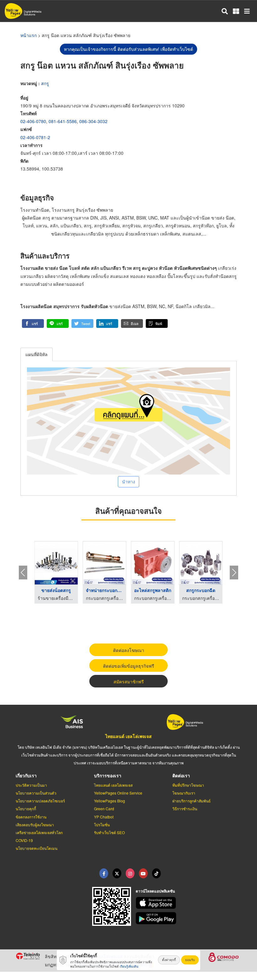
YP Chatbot (103, 816)
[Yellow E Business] (103, 873)
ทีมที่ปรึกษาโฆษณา (188, 785)
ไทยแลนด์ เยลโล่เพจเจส (128, 736)
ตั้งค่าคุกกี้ (169, 960)
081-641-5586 (63, 121)
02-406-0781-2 (35, 137)
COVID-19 (24, 840)
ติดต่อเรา (181, 775)
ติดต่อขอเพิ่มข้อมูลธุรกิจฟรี (128, 666)
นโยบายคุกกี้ (26, 808)
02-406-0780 (33, 121)
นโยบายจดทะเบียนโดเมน (36, 848)
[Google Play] (189, 918)
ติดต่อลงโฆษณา (128, 650)
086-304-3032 (93, 121)
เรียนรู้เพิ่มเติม (129, 966)
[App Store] (189, 903)
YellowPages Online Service (118, 793)
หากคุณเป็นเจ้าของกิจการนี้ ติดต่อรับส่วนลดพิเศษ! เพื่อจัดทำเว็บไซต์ (128, 49)
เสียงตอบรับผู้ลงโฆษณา (35, 824)
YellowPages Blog (109, 800)
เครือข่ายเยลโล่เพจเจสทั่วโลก (39, 832)
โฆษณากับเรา (183, 793)
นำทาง (128, 481)
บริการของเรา (107, 775)
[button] (33, 323)
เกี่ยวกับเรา (26, 775)
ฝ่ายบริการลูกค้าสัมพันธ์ (191, 800)
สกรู (45, 83)
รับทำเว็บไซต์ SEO (109, 832)
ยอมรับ (190, 960)
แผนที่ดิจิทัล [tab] (36, 354)
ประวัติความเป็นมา (31, 785)
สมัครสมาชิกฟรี (128, 681)
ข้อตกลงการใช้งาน (31, 816)
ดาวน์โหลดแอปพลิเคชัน (155, 891)
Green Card (104, 808)
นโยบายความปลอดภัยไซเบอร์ (40, 800)
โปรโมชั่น (102, 824)
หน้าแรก (28, 35)
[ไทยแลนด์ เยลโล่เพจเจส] (117, 873)
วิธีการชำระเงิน (184, 808)
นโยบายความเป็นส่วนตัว (36, 793)
